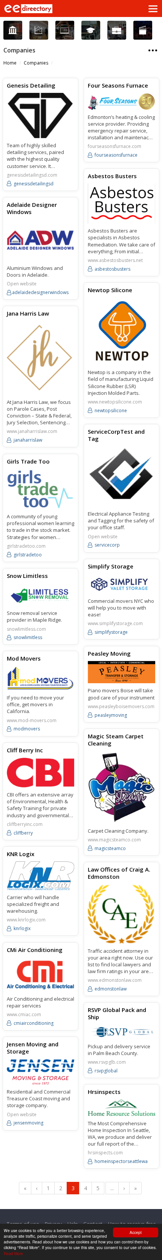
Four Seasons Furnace (118, 85)
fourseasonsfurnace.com (114, 146)
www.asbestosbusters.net (115, 260)
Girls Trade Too (28, 461)
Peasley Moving (109, 653)
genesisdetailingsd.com (32, 175)
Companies (36, 63)
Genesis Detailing (31, 85)
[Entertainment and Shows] (142, 30)
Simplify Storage (110, 566)
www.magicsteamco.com (114, 840)
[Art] (12, 30)
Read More (13, 1253)
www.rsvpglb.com (107, 1062)
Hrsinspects (104, 1091)
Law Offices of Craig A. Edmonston (119, 873)
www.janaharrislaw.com (32, 431)
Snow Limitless (27, 575)
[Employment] (116, 30)
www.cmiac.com (24, 1015)
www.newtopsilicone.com (115, 402)
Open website (22, 284)
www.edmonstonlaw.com (115, 980)
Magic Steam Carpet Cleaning (116, 739)
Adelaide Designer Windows (32, 208)
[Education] (90, 30)
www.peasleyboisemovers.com (121, 707)
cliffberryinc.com (25, 824)
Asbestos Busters (112, 176)
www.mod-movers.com (32, 721)
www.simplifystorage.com (115, 624)
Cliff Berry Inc (25, 750)
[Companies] (38, 30)
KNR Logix (20, 854)
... (112, 1188)
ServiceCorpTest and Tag (116, 435)
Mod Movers (24, 658)
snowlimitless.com (26, 629)
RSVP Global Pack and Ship (117, 1013)
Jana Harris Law (28, 313)
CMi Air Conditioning (35, 949)
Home (10, 63)
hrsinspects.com (105, 1153)
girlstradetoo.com (26, 546)
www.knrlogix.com (26, 920)
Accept (136, 1232)
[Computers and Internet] (64, 30)
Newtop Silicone (110, 290)
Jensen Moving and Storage (32, 1047)
